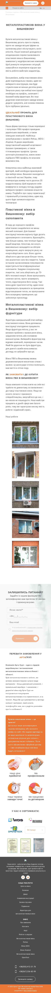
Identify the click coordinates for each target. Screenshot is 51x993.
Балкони (25, 890)
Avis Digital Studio (30, 991)
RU (41, 8)
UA (44, 8)
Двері (25, 894)
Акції (25, 930)
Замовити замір (31, 3)
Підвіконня (25, 906)
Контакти (25, 926)
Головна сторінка (12, 12)
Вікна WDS (25, 946)
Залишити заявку (25, 979)
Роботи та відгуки (25, 934)
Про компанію (25, 922)
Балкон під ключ (25, 902)
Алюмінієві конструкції (25, 898)
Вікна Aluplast (25, 950)
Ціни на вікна (25, 886)
